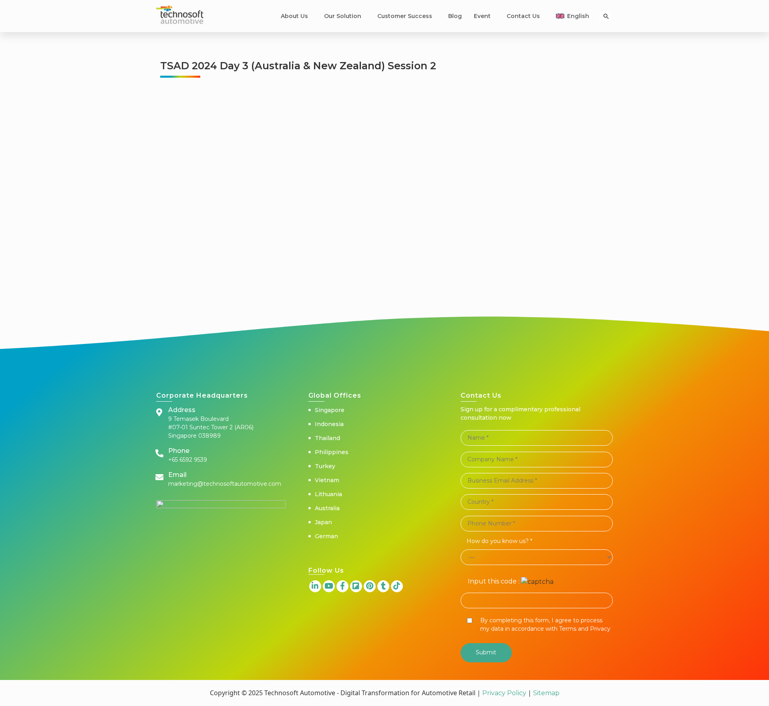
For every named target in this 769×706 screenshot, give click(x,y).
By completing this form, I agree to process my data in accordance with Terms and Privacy (545, 624)
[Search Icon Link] (606, 16)
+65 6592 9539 (187, 459)
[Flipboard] (356, 586)
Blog (455, 16)
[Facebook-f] (342, 586)
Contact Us (523, 16)
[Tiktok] (397, 586)
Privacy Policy (504, 693)
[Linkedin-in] (315, 586)
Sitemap (545, 693)
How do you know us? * (499, 541)
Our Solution (342, 16)
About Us (294, 16)
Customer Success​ (404, 16)
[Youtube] (329, 586)
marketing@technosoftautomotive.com (224, 483)
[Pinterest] (369, 586)
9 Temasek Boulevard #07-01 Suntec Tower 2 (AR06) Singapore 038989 (211, 427)
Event (482, 16)
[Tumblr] (383, 586)
